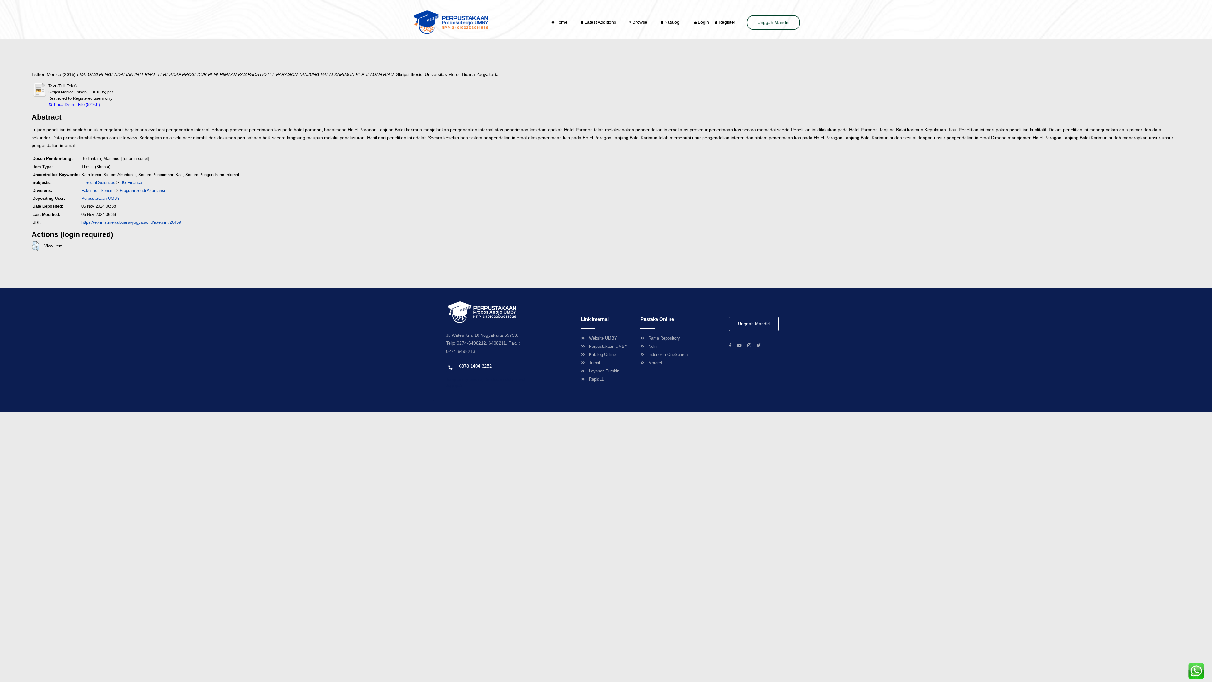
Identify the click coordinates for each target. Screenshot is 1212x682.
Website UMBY (603, 338)
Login (703, 22)
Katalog (671, 22)
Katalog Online (602, 354)
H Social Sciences (98, 182)
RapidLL (596, 379)
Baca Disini (64, 104)
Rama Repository (664, 338)
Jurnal (594, 362)
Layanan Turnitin (604, 371)
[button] (35, 246)
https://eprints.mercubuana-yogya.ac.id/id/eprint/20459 (131, 222)
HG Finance (131, 182)
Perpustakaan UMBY (608, 346)
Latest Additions (599, 22)
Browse (640, 22)
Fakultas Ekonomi (98, 190)
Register (726, 22)
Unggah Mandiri (773, 22)
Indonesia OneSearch (668, 354)
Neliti (652, 346)
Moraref (655, 362)
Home (561, 22)
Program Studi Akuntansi (142, 190)
